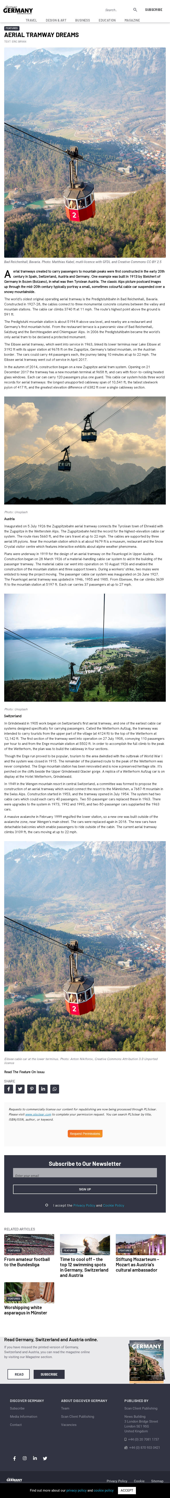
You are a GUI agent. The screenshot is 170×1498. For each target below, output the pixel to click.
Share (8, 1089)
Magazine (132, 20)
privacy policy (76, 1490)
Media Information (23, 1417)
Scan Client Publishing (77, 1417)
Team (65, 1408)
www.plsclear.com (38, 1114)
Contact (16, 1425)
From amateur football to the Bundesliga (27, 1261)
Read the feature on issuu (24, 1072)
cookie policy (104, 1490)
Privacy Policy (84, 1205)
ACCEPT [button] (127, 1490)
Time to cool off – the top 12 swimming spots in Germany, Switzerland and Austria (84, 1267)
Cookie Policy (113, 1205)
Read (19, 1374)
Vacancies (69, 1425)
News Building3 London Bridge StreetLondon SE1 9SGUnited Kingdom (141, 1424)
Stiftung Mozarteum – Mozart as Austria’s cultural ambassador (137, 1264)
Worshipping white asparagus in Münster (25, 1309)
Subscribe (153, 10)
